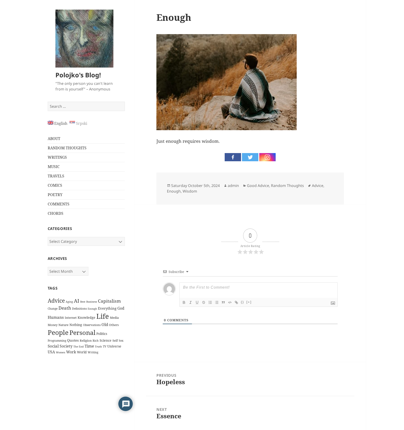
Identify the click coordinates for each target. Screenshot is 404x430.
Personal (82, 332)
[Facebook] (233, 157)
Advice (56, 300)
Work (71, 352)
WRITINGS (57, 157)
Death (64, 308)
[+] (249, 302)
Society (66, 346)
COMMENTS (58, 204)
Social (53, 346)
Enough (92, 308)
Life (102, 316)
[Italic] (190, 302)
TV (104, 346)
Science (106, 340)
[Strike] (203, 302)
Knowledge (86, 317)
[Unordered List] (216, 302)
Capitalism (109, 301)
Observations (92, 325)
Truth (98, 346)
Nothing (75, 324)
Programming (57, 341)
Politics (101, 333)
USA (51, 352)
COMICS (55, 185)
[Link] (236, 302)
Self (115, 340)
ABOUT (54, 138)
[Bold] (184, 302)
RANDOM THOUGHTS (67, 147)
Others (114, 325)
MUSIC (54, 166)
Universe (114, 346)
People (58, 332)
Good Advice (258, 185)
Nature (63, 325)
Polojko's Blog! (78, 75)
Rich (96, 340)
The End (78, 346)
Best (82, 301)
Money (53, 325)
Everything (107, 308)
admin (233, 185)
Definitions (79, 308)
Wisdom (190, 191)
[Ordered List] (210, 302)
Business (91, 301)
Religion (86, 340)
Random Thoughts (287, 185)
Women (60, 352)
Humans (56, 317)
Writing (93, 352)
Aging (69, 301)
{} (242, 302)
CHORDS (55, 213)
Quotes (73, 340)
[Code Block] (230, 302)
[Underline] (197, 302)
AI (76, 300)
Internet (71, 317)
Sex (121, 340)
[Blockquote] (223, 302)
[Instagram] (267, 157)
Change (53, 308)
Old (104, 324)
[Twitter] (250, 157)
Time (89, 346)
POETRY (55, 194)
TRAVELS (56, 176)
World (82, 352)
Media (114, 318)
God (120, 308)
